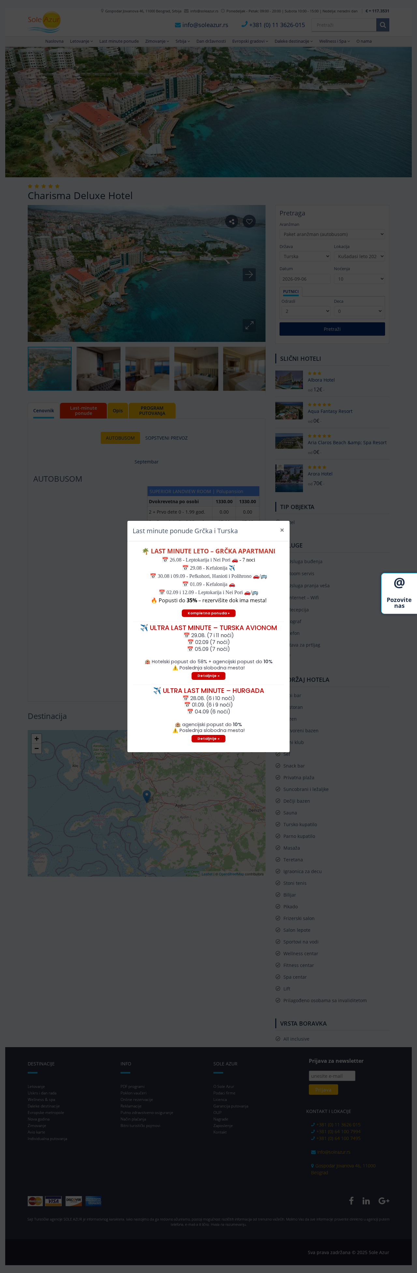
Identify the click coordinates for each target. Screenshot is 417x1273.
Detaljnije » (208, 675)
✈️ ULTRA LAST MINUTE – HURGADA (208, 690)
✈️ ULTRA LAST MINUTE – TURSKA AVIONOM (208, 627)
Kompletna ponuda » (209, 613)
